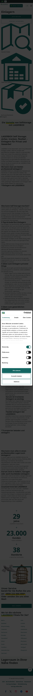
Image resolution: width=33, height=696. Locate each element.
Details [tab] (16, 317)
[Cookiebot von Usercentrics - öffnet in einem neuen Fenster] (23, 313)
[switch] (28, 352)
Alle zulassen (16, 370)
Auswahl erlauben (16, 376)
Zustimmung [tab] (6, 317)
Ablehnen (16, 381)
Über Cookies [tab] (27, 317)
